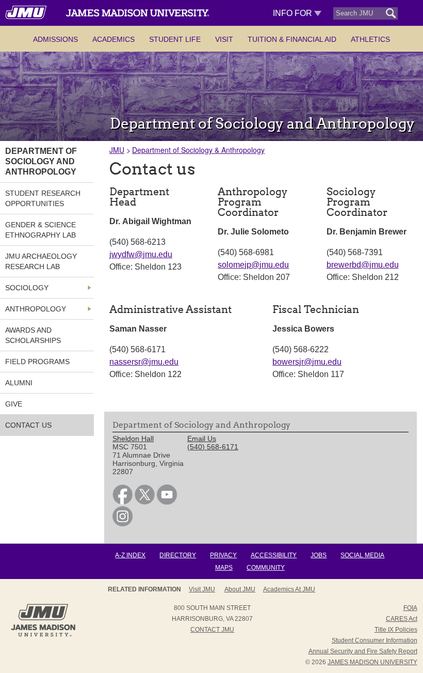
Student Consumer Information (374, 640)
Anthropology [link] (35, 309)
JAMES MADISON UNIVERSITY (372, 662)
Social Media (362, 555)
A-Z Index (130, 555)
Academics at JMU (289, 589)
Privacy (223, 555)
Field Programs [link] (37, 361)
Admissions (55, 39)
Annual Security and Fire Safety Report (362, 651)
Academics (113, 39)
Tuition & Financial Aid (292, 39)
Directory (177, 555)
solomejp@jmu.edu (253, 264)
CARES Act (401, 618)
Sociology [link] (26, 288)
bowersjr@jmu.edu (306, 361)
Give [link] (13, 404)
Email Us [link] (201, 438)
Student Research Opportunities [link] (42, 198)
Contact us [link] (28, 425)
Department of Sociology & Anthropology (198, 150)
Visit (224, 39)
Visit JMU (202, 589)
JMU (116, 150)
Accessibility (274, 555)
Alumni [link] (18, 383)
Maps (224, 567)
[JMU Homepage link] (43, 635)
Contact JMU (212, 629)
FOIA (410, 608)
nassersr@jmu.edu (143, 361)
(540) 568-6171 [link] (212, 447)
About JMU (239, 589)
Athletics (370, 39)
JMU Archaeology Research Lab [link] (41, 261)
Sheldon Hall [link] (133, 438)
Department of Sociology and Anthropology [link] (41, 161)
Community (266, 567)
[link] (122, 502)
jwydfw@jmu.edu (140, 254)
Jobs (319, 555)
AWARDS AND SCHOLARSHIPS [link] (33, 335)
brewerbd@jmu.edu (363, 264)
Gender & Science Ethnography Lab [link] (40, 230)
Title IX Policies (396, 629)
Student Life (175, 39)
